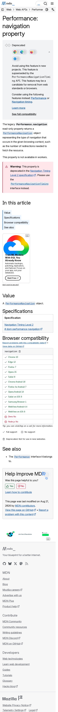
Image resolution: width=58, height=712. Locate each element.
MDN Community (12, 621)
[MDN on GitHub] (4, 563)
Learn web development (16, 664)
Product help (9, 606)
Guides (6, 669)
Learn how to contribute (18, 492)
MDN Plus (8, 600)
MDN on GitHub (11, 643)
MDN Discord (10, 638)
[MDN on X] (15, 563)
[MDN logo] (8, 549)
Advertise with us (12, 595)
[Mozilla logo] (12, 698)
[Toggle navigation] (52, 3)
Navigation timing (22, 101)
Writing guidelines (12, 632)
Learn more (18, 107)
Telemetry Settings (13, 710)
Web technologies (12, 658)
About (5, 578)
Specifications (12, 217)
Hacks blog (8, 686)
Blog (5, 584)
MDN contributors (25, 505)
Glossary (7, 680)
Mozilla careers (11, 589)
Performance (38, 98)
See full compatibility (24, 114)
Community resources (14, 627)
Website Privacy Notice (15, 705)
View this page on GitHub (19, 510)
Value (7, 212)
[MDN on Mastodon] (21, 563)
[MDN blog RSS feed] (26, 563)
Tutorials (7, 675)
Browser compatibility (16, 222)
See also (9, 227)
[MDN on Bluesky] (10, 563)
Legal (32, 710)
